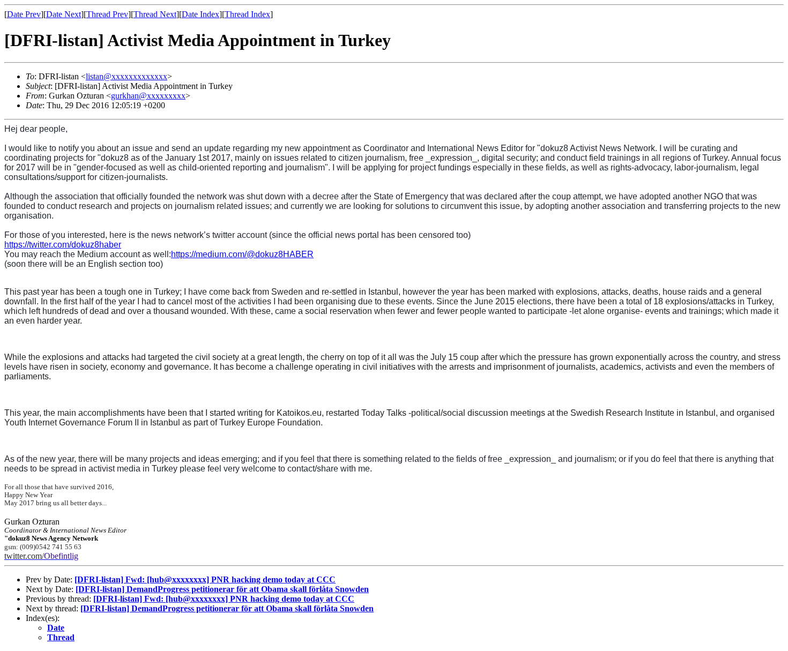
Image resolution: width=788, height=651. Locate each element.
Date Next (63, 14)
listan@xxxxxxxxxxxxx (126, 76)
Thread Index (247, 14)
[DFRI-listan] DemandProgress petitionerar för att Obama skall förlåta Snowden (222, 589)
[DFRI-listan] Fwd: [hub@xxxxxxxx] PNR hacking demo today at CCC (205, 579)
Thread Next (154, 14)
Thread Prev (107, 14)
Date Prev (24, 14)
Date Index (200, 14)
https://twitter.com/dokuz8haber (62, 244)
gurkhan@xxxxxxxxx (148, 95)
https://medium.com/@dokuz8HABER (242, 254)
